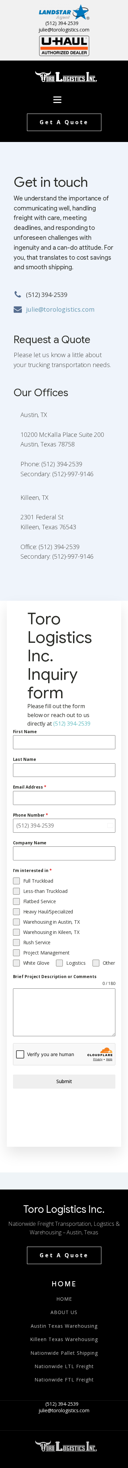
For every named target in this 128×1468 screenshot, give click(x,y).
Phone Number (30, 815)
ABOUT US (64, 1312)
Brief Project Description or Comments (55, 976)
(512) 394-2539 (62, 23)
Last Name (24, 759)
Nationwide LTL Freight (64, 1366)
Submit (64, 1081)
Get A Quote (64, 122)
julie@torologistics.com (64, 29)
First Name (25, 732)
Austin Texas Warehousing (64, 1325)
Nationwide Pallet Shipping (64, 1352)
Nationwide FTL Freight (64, 1379)
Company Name (30, 843)
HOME (64, 1298)
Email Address (30, 787)
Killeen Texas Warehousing (64, 1339)
